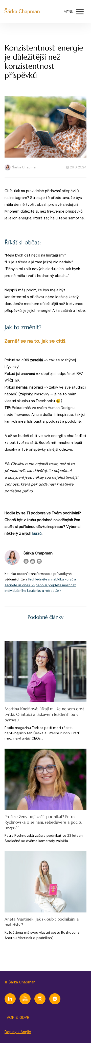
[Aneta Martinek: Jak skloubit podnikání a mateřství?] (45, 881)
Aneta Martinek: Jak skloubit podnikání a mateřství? (42, 922)
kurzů (37, 533)
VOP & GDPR (18, 1017)
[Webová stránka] (26, 561)
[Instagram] (39, 561)
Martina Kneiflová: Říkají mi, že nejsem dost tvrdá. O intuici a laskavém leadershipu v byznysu (44, 714)
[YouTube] (32, 561)
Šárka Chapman (24, 167)
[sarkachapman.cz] (22, 11)
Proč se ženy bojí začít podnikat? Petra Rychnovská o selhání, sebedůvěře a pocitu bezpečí (43, 822)
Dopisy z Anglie (18, 1031)
